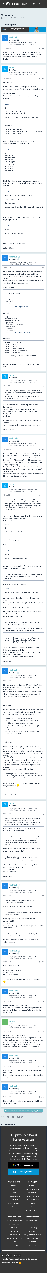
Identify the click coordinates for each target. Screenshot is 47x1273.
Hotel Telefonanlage (32, 1200)
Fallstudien (14, 1200)
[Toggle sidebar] (44, 4)
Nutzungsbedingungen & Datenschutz (23, 1259)
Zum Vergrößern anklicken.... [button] (23, 307)
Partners (14, 1193)
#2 (43, 78)
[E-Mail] (17, 1117)
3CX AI (14, 1242)
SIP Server (14, 1228)
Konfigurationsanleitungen (32, 1235)
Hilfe (13, 1262)
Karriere (14, 1189)
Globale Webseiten (14, 1203)
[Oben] (17, 1262)
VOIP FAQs (32, 1231)
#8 (43, 814)
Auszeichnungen (14, 1196)
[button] (3, 4)
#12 (42, 1031)
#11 (42, 1002)
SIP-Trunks (14, 1245)
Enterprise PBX (32, 1186)
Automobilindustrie (32, 1210)
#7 (43, 681)
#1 (43, 48)
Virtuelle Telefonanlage (14, 1221)
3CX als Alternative (33, 1238)
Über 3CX (14, 1186)
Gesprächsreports (14, 1235)
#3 (43, 268)
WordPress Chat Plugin (14, 1238)
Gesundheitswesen (32, 1207)
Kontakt (14, 1207)
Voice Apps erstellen (14, 1224)
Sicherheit (32, 1242)
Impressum (6, 1262)
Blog (32, 1224)
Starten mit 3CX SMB (32, 1221)
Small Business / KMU (32, 1189)
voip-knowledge (8, 18)
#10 (42, 962)
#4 (43, 386)
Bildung (32, 1203)
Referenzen (32, 1245)
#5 (43, 449)
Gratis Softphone (14, 1231)
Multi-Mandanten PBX (32, 1196)
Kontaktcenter (32, 1193)
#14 (42, 1097)
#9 (43, 896)
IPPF (10, 1255)
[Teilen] (39, 48)
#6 (43, 495)
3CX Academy (32, 1228)
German (17, 1255)
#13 (42, 1066)
